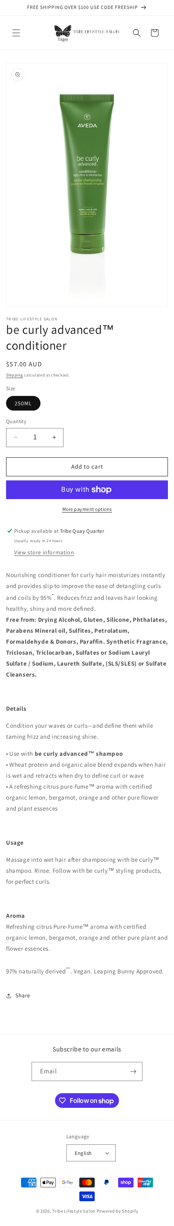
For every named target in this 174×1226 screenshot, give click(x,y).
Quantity (16, 421)
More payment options (87, 509)
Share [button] (22, 995)
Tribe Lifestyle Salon (73, 1211)
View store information (44, 552)
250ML (23, 403)
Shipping (14, 375)
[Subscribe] (133, 1071)
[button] (16, 33)
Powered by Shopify (117, 1211)
